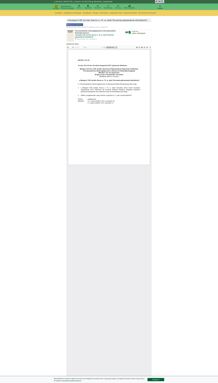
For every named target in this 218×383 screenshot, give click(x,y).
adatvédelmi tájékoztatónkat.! (71, 381)
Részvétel (98, 7)
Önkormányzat (104, 13)
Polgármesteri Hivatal (116, 13)
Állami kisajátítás (129, 8)
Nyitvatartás (98, 1)
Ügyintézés (88, 7)
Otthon (79, 7)
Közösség (95, 13)
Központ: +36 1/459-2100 (83, 1)
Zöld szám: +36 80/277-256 (63, 1)
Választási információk (130, 13)
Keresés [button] (160, 7)
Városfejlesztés (87, 13)
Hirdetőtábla (58, 13)
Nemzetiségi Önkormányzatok (147, 13)
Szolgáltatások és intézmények (72, 13)
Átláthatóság (108, 7)
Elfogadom (155, 380)
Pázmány (118, 8)
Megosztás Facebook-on (75, 24)
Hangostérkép (107, 1)
